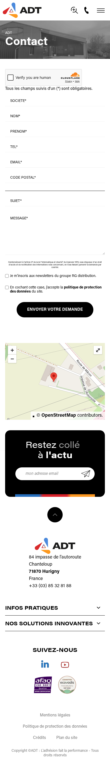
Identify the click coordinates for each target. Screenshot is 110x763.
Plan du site (66, 738)
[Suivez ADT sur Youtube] (65, 664)
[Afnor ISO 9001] (42, 684)
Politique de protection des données (55, 727)
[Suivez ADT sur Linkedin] (45, 664)
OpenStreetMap (58, 415)
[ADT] (22, 10)
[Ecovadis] (67, 684)
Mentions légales (55, 715)
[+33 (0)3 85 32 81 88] (87, 10)
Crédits (39, 738)
